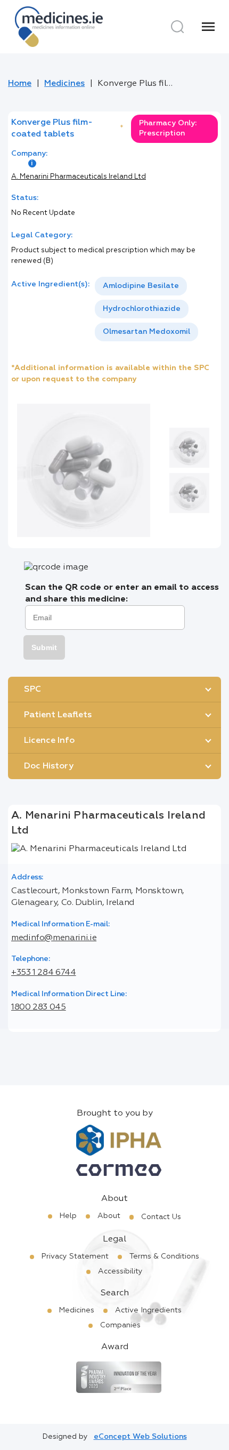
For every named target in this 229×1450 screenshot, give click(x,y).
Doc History (48, 766)
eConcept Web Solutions (140, 1436)
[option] (141, 286)
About (108, 1216)
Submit (44, 647)
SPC (32, 689)
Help (68, 1216)
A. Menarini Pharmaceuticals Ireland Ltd (78, 176)
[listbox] (156, 309)
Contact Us (161, 1217)
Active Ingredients (148, 1310)
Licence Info (49, 740)
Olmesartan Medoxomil (146, 331)
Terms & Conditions (164, 1256)
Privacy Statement (75, 1256)
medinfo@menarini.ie (53, 938)
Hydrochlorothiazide (142, 309)
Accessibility (120, 1271)
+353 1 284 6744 (43, 972)
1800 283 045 (38, 1007)
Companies (120, 1325)
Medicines (64, 83)
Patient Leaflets (58, 715)
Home (19, 83)
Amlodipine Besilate (141, 286)
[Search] (177, 26)
